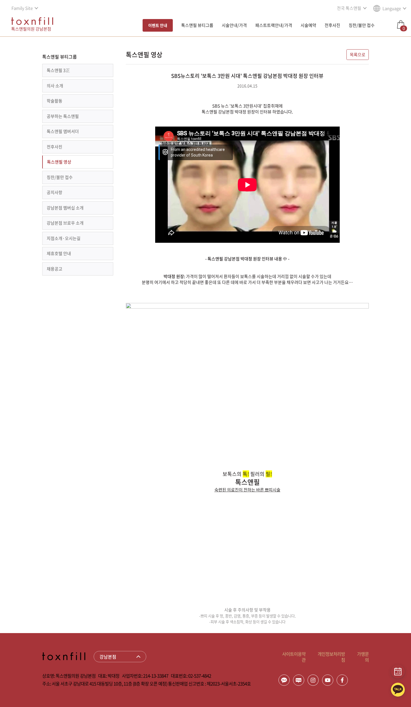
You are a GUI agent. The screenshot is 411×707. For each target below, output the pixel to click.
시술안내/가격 (234, 25)
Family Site (22, 8)
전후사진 (332, 25)
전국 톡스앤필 (349, 8)
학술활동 (54, 101)
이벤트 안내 (157, 25)
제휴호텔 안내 (59, 253)
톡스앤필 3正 (58, 70)
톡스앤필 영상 (59, 162)
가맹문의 (363, 657)
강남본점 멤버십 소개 (65, 208)
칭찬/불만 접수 (362, 25)
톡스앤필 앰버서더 (63, 131)
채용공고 (54, 269)
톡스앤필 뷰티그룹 (197, 25)
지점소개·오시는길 (64, 238)
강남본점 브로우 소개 (65, 223)
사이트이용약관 (294, 657)
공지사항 (54, 192)
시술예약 (308, 25)
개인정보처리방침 (331, 657)
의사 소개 (55, 86)
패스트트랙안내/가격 (273, 25)
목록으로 (357, 55)
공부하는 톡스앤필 (63, 116)
